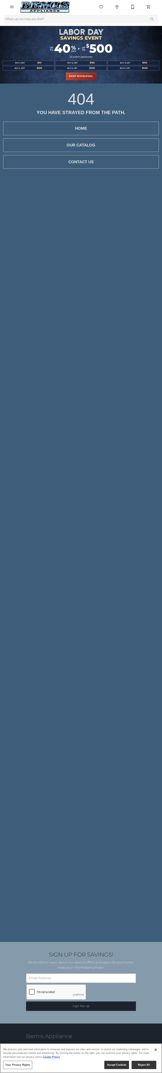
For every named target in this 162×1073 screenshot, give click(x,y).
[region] (81, 1058)
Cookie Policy (51, 1056)
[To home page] (45, 7)
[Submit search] (152, 19)
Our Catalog (81, 145)
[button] (12, 7)
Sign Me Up (81, 1006)
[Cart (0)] (148, 7)
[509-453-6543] (133, 7)
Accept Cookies (116, 1064)
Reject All (144, 1064)
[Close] (155, 1049)
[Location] (117, 7)
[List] (101, 7)
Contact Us (81, 162)
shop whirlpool (81, 76)
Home (81, 128)
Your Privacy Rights (17, 1064)
